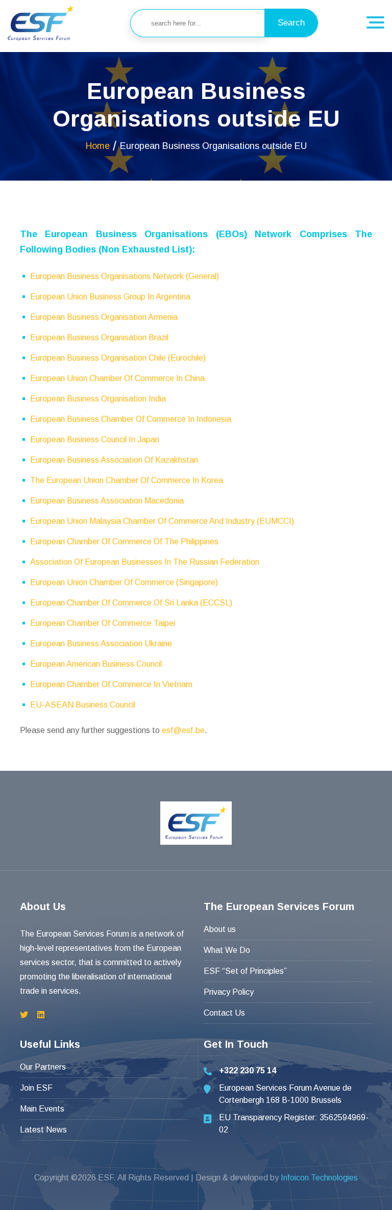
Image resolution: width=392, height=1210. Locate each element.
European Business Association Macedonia (107, 500)
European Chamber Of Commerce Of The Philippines (124, 541)
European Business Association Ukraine (101, 643)
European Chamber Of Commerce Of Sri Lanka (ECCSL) (131, 602)
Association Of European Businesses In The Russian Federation (144, 562)
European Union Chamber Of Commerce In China (117, 378)
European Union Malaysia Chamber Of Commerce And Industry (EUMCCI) (162, 521)
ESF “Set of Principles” (245, 971)
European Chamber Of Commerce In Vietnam (111, 684)
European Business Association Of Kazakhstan (114, 460)
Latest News (43, 1129)
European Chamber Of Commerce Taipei (102, 623)
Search (291, 23)
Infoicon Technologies (319, 1177)
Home (98, 146)
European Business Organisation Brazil (99, 337)
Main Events (42, 1108)
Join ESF (36, 1087)
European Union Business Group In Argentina (110, 296)
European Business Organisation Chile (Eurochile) (118, 358)
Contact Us (224, 1013)
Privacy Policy (229, 992)
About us (220, 929)
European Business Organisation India (98, 398)
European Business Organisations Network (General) (124, 276)
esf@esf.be (183, 730)
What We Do (227, 950)
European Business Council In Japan (94, 439)
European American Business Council (96, 664)
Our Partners (43, 1067)
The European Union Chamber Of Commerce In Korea (126, 480)
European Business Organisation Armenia (104, 317)
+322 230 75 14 (247, 1070)
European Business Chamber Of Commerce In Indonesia (130, 419)
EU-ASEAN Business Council (82, 704)
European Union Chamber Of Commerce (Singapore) (124, 582)
